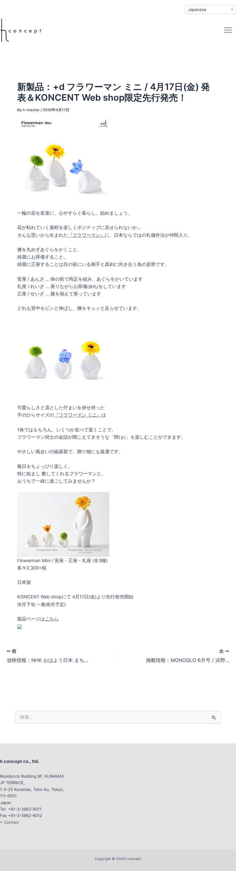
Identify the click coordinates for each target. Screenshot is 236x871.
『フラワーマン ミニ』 (77, 415)
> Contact (9, 822)
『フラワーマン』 (86, 235)
